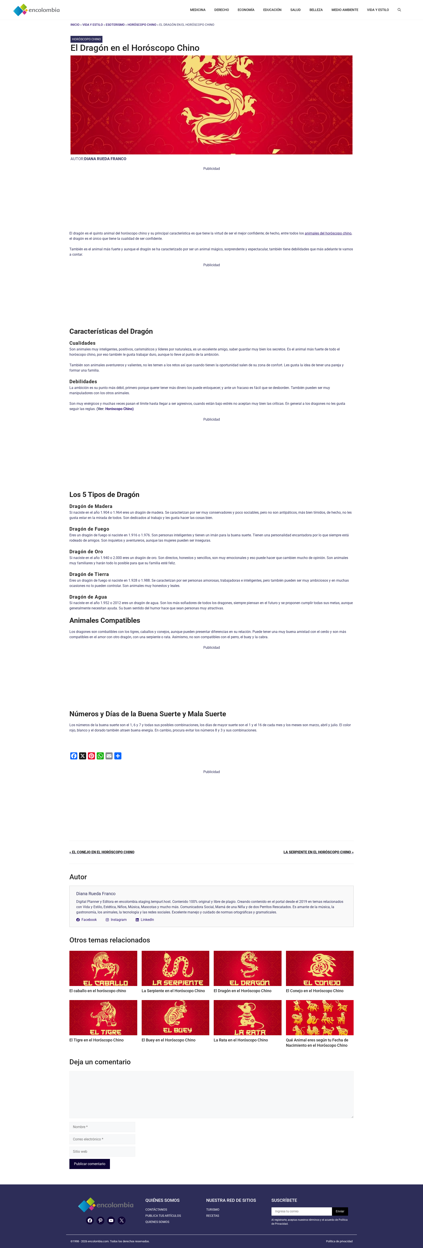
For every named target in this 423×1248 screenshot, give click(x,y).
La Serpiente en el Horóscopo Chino (173, 990)
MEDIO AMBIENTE (345, 10)
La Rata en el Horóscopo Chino (241, 1040)
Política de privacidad (339, 1241)
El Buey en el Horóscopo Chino (168, 1040)
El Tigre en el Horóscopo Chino (96, 1040)
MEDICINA (198, 10)
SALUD (295, 10)
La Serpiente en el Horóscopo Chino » (319, 852)
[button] (399, 9)
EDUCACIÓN (272, 10)
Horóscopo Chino (142, 24)
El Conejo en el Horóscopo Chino (314, 990)
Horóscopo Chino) (119, 409)
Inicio (75, 24)
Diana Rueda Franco (105, 158)
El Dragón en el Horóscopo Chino (242, 990)
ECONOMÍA (246, 10)
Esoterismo (115, 24)
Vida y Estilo (92, 24)
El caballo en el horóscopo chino (97, 990)
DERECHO (221, 10)
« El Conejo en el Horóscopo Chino (101, 852)
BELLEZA (316, 10)
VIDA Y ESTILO (378, 10)
